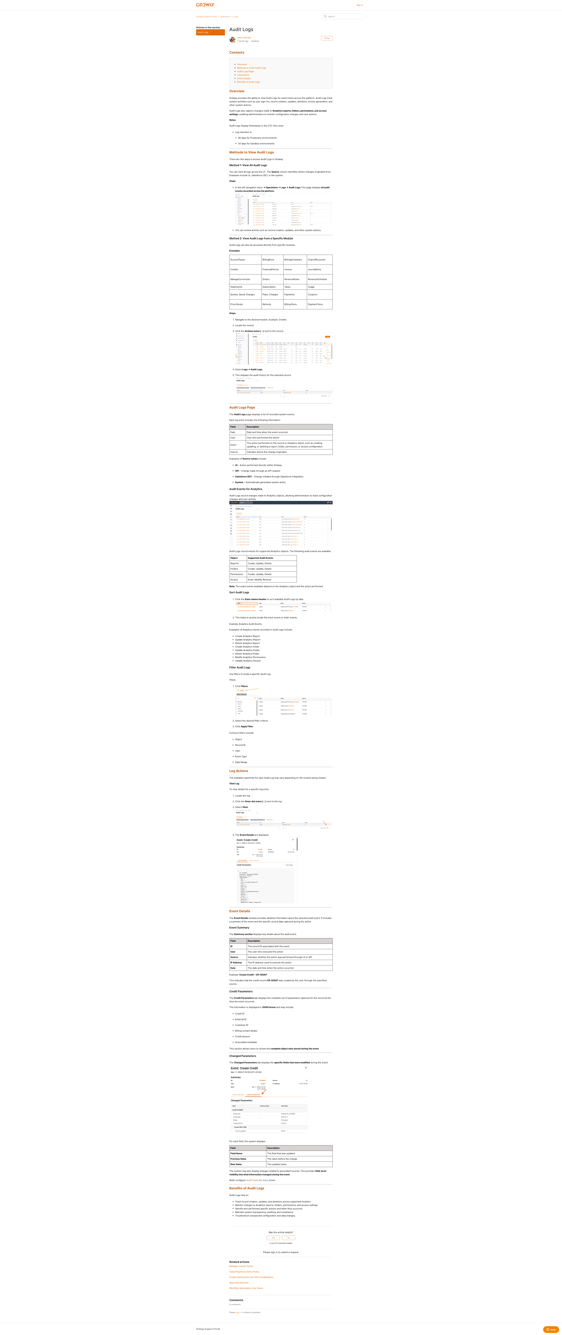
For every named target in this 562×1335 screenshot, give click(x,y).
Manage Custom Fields (241, 1266)
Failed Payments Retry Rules (244, 1271)
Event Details (244, 78)
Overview (242, 64)
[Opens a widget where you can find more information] (551, 1330)
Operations (225, 16)
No (288, 1238)
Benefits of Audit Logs (248, 82)
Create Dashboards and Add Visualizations (251, 1277)
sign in (239, 1312)
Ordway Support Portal (206, 16)
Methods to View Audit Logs (251, 67)
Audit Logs (203, 32)
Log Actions (243, 74)
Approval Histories (239, 1282)
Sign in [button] (360, 5)
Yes (273, 1238)
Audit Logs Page (245, 71)
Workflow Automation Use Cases (246, 1288)
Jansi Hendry (244, 37)
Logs (236, 16)
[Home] (205, 5)
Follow (327, 38)
